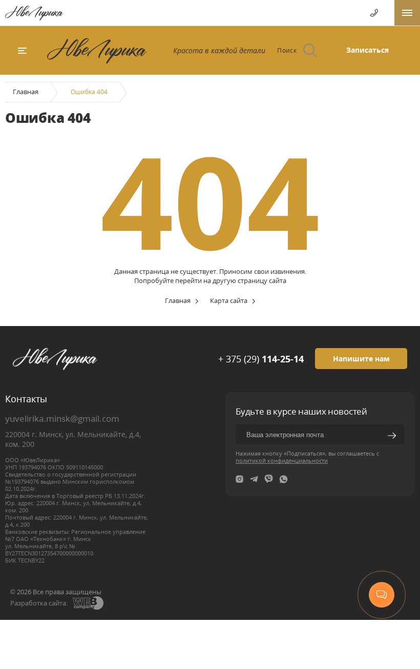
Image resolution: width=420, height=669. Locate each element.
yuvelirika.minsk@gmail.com (62, 418)
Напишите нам (361, 358)
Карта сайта (228, 300)
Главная (25, 91)
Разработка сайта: (39, 603)
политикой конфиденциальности (282, 460)
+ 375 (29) (261, 359)
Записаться (367, 50)
